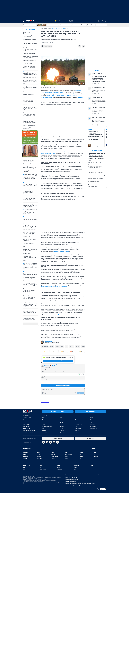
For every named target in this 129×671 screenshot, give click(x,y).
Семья (76, 432)
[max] (54, 442)
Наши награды (26, 424)
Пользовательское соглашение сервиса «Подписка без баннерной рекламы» (80, 483)
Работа (76, 426)
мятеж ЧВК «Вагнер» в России (61, 251)
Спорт (91, 417)
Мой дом (62, 426)
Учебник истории (59, 346)
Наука (61, 428)
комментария (48, 46)
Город (43, 424)
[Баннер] (41, 25)
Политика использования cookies (71, 479)
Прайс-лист (25, 419)
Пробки (64, 21)
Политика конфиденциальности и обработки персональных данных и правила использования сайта (84, 485)
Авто (43, 417)
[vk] (47, 442)
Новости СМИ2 (45, 402)
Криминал (62, 419)
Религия (77, 430)
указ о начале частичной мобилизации (68, 94)
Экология (92, 424)
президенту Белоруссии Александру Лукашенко (54, 286)
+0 (79, 374)
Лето (61, 424)
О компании (26, 422)
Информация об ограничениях (71, 477)
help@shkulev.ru (32, 485)
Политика (77, 422)
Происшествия (78, 424)
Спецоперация (45, 346)
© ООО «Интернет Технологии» (44, 488)
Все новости (30, 30)
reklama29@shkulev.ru (88, 473)
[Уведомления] (102, 21)
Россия (71, 346)
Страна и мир (93, 422)
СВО (66, 346)
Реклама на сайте (27, 417)
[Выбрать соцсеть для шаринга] (83, 46)
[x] (57, 442)
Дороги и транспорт (47, 426)
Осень (76, 419)
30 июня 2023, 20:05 (44, 42)
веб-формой (45, 485)
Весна (43, 422)
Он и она (77, 417)
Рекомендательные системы (70, 481)
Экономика (93, 426)
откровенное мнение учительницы (66, 314)
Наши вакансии (26, 426)
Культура (62, 422)
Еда (43, 428)
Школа (51, 346)
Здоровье (44, 432)
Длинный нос (46, 365)
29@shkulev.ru (37, 484)
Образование (63, 432)
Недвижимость (63, 430)
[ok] (50, 442)
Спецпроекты (93, 428)
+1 (79, 382)
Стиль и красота (94, 419)
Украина (77, 346)
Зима (61, 417)
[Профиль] (105, 21)
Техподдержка (26, 428)
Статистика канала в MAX (29, 432)
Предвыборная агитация (29, 430)
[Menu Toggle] (23, 21)
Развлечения (78, 428)
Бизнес (44, 419)
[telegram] (43, 442)
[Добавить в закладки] (79, 46)
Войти (45, 393)
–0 (83, 374)
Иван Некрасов (49, 341)
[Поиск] (99, 21)
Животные (44, 430)
